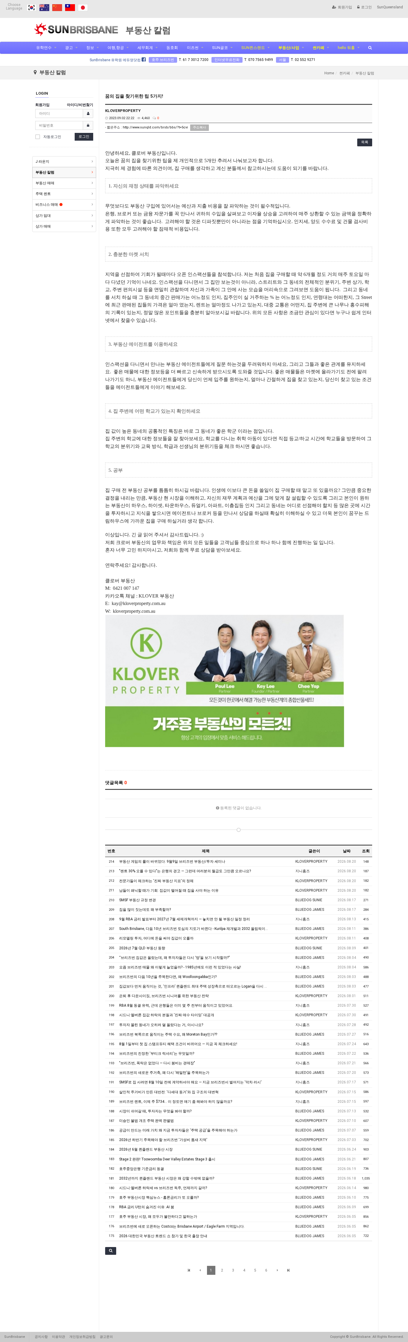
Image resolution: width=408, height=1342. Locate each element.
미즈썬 (193, 47)
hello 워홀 (346, 47)
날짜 (347, 851)
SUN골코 (220, 47)
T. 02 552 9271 (303, 60)
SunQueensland (390, 7)
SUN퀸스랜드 (253, 47)
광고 (69, 47)
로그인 (366, 7)
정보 (90, 47)
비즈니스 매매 (47, 204)
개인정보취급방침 (82, 1337)
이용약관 (58, 1337)
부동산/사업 (288, 47)
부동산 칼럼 (45, 172)
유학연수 (44, 47)
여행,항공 (116, 47)
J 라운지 (42, 161)
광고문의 (106, 1337)
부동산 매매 (45, 183)
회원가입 (345, 7)
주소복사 (199, 127)
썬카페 (318, 47)
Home (329, 73)
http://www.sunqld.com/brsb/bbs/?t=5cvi (155, 127)
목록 (364, 142)
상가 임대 (43, 216)
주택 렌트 (43, 194)
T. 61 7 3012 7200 (193, 60)
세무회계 (145, 47)
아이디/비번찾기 (80, 105)
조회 (366, 851)
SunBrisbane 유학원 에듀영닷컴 (116, 60)
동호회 (172, 47)
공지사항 (41, 1337)
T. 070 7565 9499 (258, 60)
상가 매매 (43, 226)
